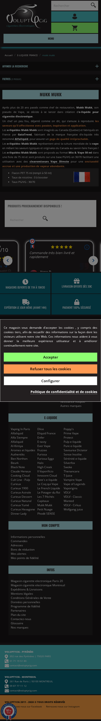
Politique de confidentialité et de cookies (64, 391)
